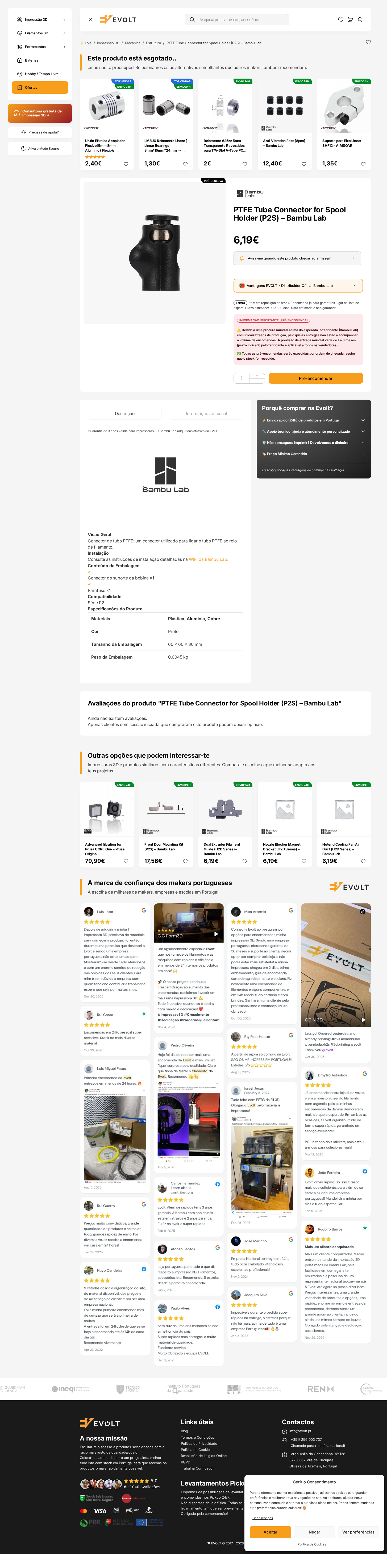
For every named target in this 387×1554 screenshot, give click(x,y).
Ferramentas (35, 46)
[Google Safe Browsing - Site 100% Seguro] (96, 1497)
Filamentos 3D (36, 33)
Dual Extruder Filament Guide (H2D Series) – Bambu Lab (222, 849)
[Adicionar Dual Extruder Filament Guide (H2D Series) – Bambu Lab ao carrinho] (245, 829)
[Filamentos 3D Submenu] (64, 33)
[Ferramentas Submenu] (64, 46)
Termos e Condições (197, 1437)
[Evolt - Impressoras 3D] (118, 20)
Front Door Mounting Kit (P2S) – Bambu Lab (163, 846)
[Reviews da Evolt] (124, 1484)
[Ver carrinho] (350, 20)
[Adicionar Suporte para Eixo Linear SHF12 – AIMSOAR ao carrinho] (364, 125)
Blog (184, 1431)
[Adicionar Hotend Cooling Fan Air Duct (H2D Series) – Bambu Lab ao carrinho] (364, 829)
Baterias (31, 60)
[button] (155, 253)
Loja (88, 43)
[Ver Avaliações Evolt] (225, 1136)
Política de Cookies (312, 1544)
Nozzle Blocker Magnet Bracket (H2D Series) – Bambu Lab (282, 849)
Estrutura (153, 43)
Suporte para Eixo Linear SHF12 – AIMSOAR (341, 143)
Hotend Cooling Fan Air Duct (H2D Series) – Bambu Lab (341, 849)
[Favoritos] (341, 20)
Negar (314, 1532)
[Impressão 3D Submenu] (64, 19)
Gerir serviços (262, 1518)
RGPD (185, 1462)
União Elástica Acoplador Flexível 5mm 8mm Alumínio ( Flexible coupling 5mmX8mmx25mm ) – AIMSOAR (105, 153)
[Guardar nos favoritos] (368, 42)
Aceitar (270, 1532)
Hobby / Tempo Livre (42, 74)
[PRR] (121, 1522)
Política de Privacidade (199, 1443)
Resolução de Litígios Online (204, 1456)
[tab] (125, 414)
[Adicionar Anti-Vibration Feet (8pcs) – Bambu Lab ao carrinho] (304, 125)
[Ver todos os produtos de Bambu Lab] (250, 193)
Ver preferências (358, 1532)
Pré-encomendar (315, 378)
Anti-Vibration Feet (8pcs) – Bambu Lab (284, 143)
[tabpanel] (165, 551)
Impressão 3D (36, 19)
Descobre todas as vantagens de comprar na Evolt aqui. (303, 470)
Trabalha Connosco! (197, 1468)
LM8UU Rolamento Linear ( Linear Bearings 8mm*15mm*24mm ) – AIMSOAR (165, 148)
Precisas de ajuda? (43, 132)
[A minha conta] (360, 20)
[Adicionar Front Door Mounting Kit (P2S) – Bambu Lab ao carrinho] (186, 829)
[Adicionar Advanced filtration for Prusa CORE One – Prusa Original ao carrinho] (126, 829)
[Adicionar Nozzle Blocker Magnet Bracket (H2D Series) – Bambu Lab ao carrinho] (304, 829)
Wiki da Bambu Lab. (208, 559)
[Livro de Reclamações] (133, 1497)
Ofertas (31, 87)
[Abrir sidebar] (90, 19)
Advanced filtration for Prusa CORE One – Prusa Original (104, 849)
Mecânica (132, 43)
